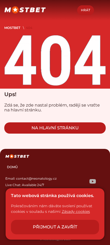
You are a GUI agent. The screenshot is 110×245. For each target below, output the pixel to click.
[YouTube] (92, 182)
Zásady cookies (76, 211)
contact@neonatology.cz (36, 178)
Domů (12, 167)
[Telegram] (71, 182)
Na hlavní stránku (55, 127)
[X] (82, 182)
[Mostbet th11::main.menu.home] (25, 10)
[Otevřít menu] (101, 10)
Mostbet (12, 28)
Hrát (85, 10)
